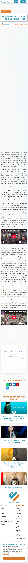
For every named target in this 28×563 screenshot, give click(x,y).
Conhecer (19, 513)
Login (21, 351)
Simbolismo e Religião (20, 541)
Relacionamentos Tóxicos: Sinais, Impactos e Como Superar (14, 465)
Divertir (18, 518)
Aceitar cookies (14, 558)
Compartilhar (20, 523)
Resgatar (18, 516)
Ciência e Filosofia (18, 535)
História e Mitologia (18, 531)
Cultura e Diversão (18, 527)
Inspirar (18, 508)
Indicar (18, 521)
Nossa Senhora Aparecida (14, 487)
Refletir (18, 511)
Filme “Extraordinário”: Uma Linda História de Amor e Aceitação (14, 418)
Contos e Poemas (21, 538)
